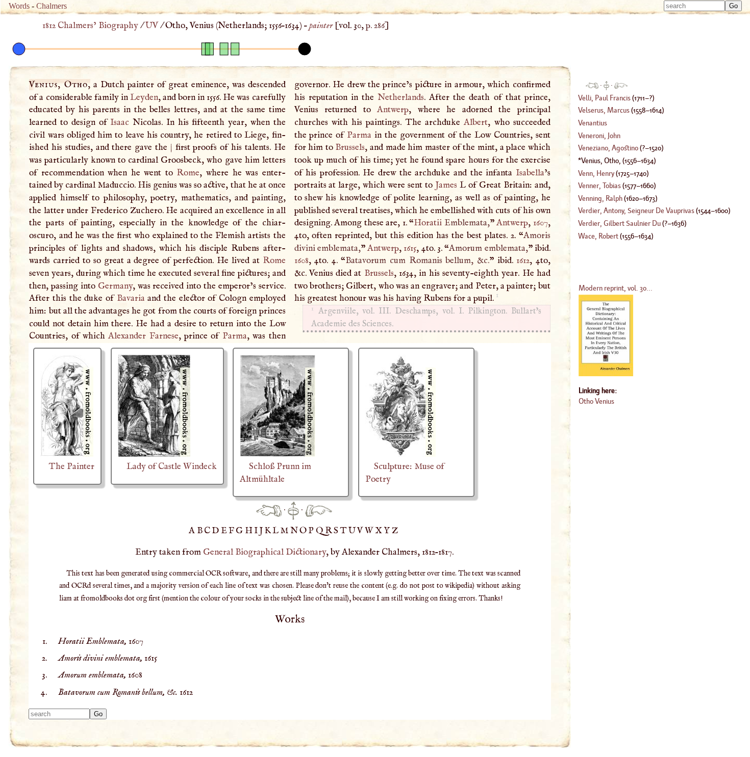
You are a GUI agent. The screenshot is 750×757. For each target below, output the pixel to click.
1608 (301, 260)
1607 (540, 222)
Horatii (428, 222)
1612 (523, 260)
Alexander (127, 336)
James (446, 185)
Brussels (350, 147)
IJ (259, 530)
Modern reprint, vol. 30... (616, 287)
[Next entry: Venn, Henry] (318, 510)
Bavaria (131, 298)
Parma (234, 336)
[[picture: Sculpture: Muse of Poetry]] (400, 454)
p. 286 (375, 25)
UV (151, 25)
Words (19, 6)
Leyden (144, 97)
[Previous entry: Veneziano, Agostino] (269, 510)
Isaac (119, 122)
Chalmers (51, 6)
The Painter (71, 466)
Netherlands (401, 97)
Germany (115, 286)
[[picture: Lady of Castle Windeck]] (154, 454)
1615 (410, 248)
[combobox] (694, 6)
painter (321, 25)
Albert (476, 122)
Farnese (164, 336)
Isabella (530, 172)
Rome (188, 172)
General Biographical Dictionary (264, 552)
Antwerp (393, 109)
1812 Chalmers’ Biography (90, 25)
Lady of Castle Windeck (172, 466)
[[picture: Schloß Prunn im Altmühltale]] (277, 454)
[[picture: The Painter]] (66, 454)
